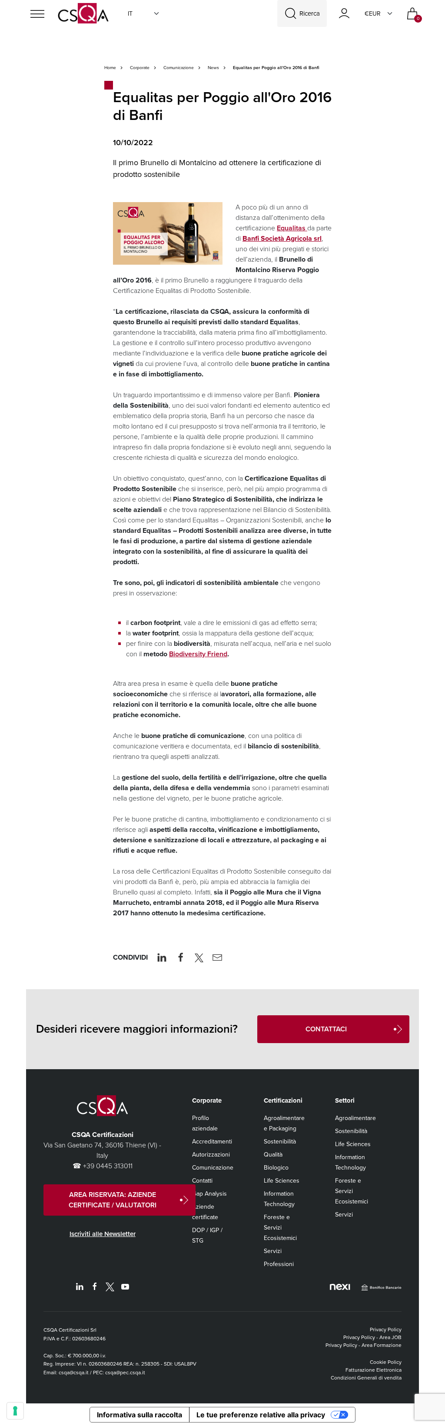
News (213, 67)
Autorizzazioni (211, 1154)
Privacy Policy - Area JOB (372, 1337)
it (130, 13)
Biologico (276, 1167)
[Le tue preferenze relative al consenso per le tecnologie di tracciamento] (15, 1411)
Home (110, 67)
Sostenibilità (280, 1141)
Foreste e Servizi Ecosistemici (280, 1228)
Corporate (139, 67)
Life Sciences (281, 1180)
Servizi (273, 1251)
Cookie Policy (386, 1362)
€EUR (373, 13)
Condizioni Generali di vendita (366, 1378)
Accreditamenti (212, 1141)
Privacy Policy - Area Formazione (363, 1345)
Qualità (273, 1154)
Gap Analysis (209, 1193)
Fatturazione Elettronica (373, 1370)
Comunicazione (178, 67)
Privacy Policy (386, 1329)
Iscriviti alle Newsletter (103, 1234)
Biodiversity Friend (198, 654)
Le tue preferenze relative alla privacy (260, 1414)
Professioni (279, 1264)
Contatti (202, 1180)
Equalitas (292, 228)
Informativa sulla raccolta (139, 1414)
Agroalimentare (355, 1118)
